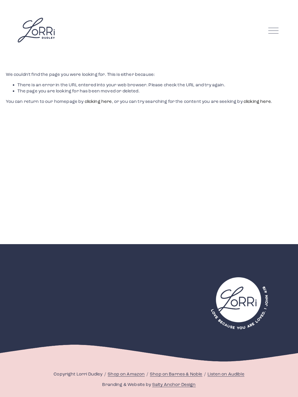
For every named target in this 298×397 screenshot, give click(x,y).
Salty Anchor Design (174, 384)
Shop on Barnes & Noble (176, 374)
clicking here (98, 101)
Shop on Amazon (126, 374)
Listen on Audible (225, 374)
